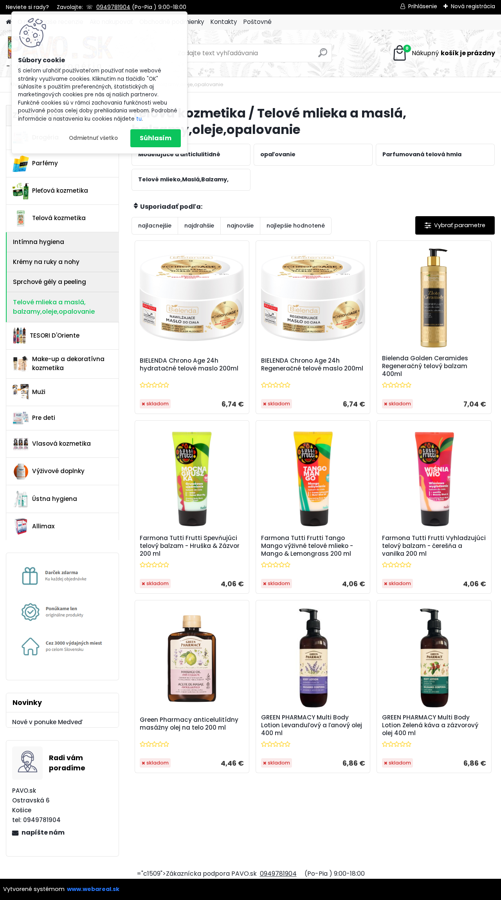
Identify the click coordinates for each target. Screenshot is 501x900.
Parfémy (45, 163)
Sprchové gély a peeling (49, 282)
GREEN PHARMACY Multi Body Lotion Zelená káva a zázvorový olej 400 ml (430, 725)
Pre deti (43, 418)
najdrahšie (199, 226)
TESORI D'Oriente (54, 335)
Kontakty (224, 22)
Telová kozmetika (59, 218)
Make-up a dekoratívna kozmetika (68, 363)
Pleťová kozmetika (60, 190)
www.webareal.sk (93, 889)
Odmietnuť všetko (93, 138)
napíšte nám (43, 832)
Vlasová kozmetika (61, 443)
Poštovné (257, 22)
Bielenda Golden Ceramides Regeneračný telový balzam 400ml (425, 366)
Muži (38, 392)
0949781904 (113, 7)
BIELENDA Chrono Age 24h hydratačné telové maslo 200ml (189, 364)
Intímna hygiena (38, 242)
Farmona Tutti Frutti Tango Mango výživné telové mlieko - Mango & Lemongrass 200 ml (307, 546)
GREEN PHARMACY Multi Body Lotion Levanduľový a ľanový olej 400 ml (311, 725)
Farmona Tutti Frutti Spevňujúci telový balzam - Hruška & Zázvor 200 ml (190, 546)
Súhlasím (155, 138)
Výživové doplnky (58, 471)
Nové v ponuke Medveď (47, 722)
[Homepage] (8, 22)
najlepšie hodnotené (296, 226)
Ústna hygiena (54, 499)
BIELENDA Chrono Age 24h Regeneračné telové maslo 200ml (312, 364)
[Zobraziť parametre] (455, 225)
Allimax (43, 526)
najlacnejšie (154, 226)
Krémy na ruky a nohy (46, 262)
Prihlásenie (422, 6)
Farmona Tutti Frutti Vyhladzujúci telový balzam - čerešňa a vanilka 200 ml (434, 546)
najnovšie (240, 226)
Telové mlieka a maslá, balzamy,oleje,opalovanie (54, 307)
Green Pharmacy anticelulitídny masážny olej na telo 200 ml (189, 724)
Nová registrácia (473, 6)
